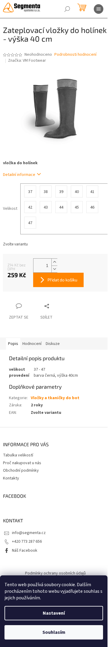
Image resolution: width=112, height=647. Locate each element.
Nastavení (54, 613)
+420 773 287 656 (27, 542)
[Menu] (99, 9)
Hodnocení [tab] (32, 344)
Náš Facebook (24, 551)
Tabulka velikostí (18, 455)
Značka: (27, 61)
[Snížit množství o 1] (54, 269)
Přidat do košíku (62, 279)
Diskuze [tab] (53, 344)
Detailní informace (19, 175)
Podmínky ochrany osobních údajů (55, 573)
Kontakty (11, 478)
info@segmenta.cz (29, 533)
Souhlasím (53, 632)
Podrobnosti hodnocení (75, 55)
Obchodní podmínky (21, 470)
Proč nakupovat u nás (22, 463)
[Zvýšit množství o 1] (54, 262)
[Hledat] (67, 9)
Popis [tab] (13, 344)
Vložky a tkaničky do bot (55, 398)
